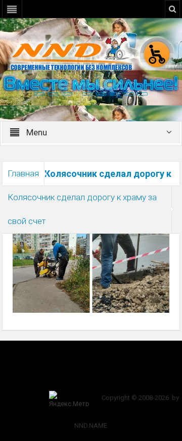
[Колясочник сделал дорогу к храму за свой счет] (91, 273)
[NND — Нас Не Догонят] (91, 53)
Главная (23, 173)
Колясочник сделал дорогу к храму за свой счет (82, 209)
